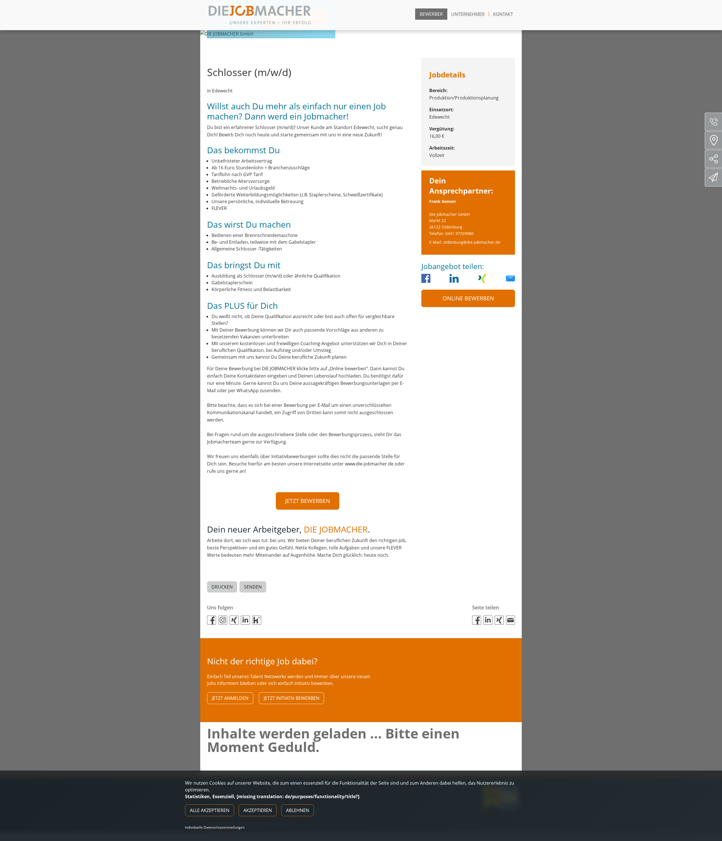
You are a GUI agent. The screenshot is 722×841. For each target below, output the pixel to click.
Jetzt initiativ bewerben (291, 698)
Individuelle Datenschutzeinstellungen (215, 827)
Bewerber (431, 14)
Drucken (222, 587)
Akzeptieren (257, 810)
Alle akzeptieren (209, 810)
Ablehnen (297, 810)
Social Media (713, 159)
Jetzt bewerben (307, 501)
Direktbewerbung (713, 177)
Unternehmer (468, 14)
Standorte (713, 140)
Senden (253, 587)
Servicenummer (713, 122)
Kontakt (503, 14)
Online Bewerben (468, 298)
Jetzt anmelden (230, 698)
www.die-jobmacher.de (369, 464)
